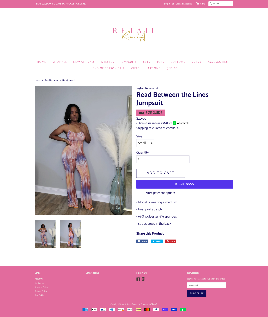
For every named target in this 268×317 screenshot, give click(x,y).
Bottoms (178, 62)
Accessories (218, 62)
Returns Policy (41, 291)
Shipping (142, 128)
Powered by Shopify (149, 304)
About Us (39, 279)
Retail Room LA (133, 304)
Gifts (135, 68)
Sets (146, 62)
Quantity (142, 152)
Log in (167, 3)
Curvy (196, 62)
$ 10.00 (172, 68)
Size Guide (154, 113)
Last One (153, 68)
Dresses (107, 62)
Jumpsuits (129, 62)
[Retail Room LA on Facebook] (138, 280)
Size (139, 136)
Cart (202, 3)
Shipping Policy (41, 287)
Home (41, 62)
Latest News (92, 273)
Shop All (59, 62)
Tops (160, 62)
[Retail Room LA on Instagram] (143, 280)
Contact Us (39, 283)
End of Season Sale (109, 68)
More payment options (161, 193)
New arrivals (84, 62)
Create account (184, 3)
